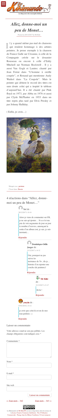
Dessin (20, 189)
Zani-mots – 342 (16, 400)
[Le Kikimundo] (29, 15)
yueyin (26, 302)
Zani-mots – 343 (42, 400)
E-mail (10, 373)
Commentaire (13, 341)
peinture (21, 186)
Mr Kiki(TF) (22, 411)
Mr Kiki (37, 34)
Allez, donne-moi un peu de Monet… (29, 27)
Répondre (22, 237)
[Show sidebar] (3, 4)
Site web (10, 385)
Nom (10, 361)
